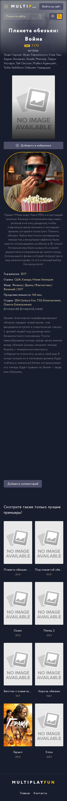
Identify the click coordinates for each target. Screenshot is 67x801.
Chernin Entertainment (18, 305)
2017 (20, 289)
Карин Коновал (14, 59)
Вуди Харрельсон (35, 55)
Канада (26, 280)
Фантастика (43, 285)
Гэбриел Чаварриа (37, 68)
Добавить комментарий (22, 484)
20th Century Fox (25, 301)
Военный (9, 289)
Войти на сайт (51, 6)
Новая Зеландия (42, 280)
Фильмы (17, 285)
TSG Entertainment (48, 301)
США (17, 280)
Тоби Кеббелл (14, 68)
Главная (25, 793)
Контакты (40, 793)
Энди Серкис (13, 55)
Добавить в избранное (36, 145)
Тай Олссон (24, 63)
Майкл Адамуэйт (44, 63)
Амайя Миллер (36, 59)
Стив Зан (55, 55)
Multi (23, 7)
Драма (29, 285)
